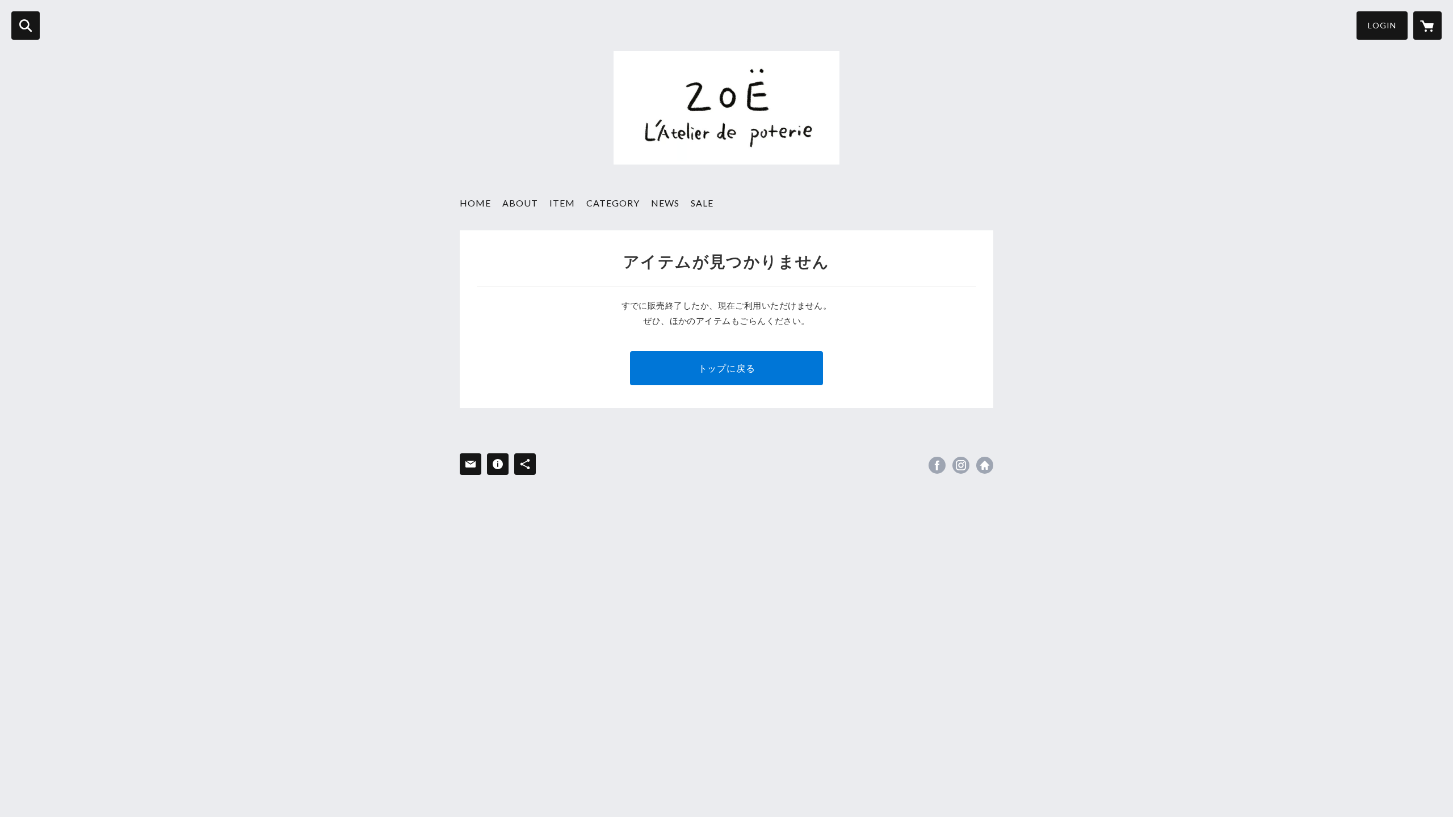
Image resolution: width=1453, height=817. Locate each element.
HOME (475, 202)
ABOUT (520, 202)
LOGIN (1382, 25)
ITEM (562, 202)
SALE (702, 202)
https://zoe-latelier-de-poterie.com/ (984, 465)
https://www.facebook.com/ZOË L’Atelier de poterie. (937, 465)
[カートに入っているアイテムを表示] (1427, 25)
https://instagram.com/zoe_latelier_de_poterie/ (960, 465)
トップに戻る (726, 368)
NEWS (665, 202)
